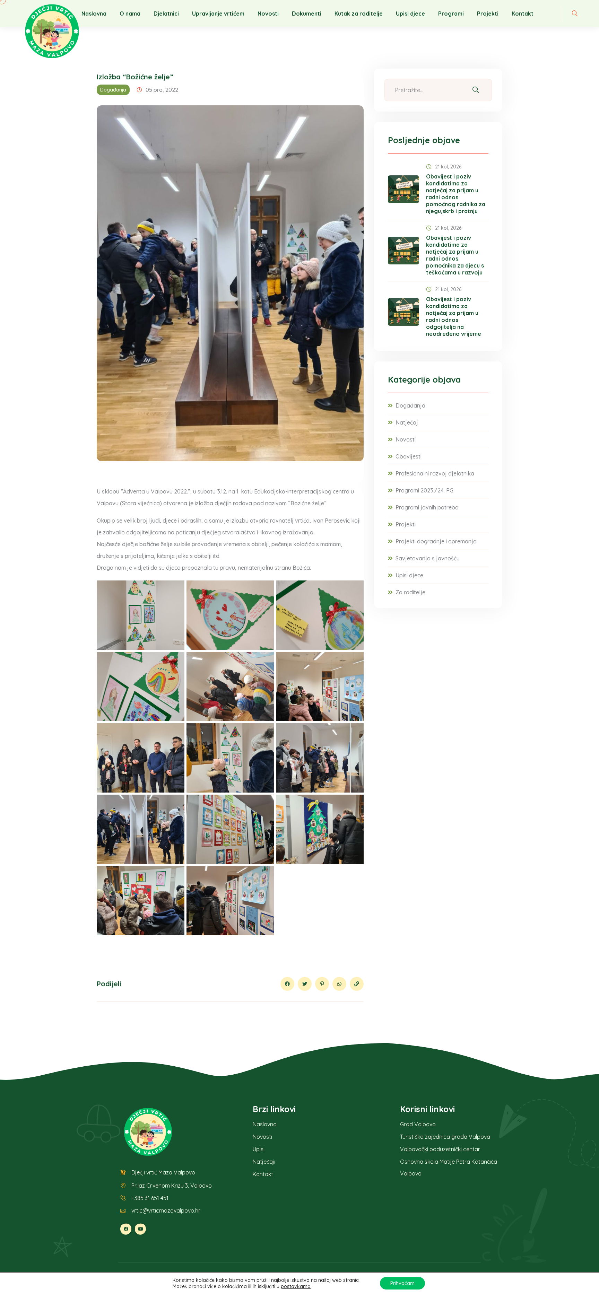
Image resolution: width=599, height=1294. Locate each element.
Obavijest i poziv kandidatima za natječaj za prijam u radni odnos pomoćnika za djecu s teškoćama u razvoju (455, 255)
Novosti (268, 13)
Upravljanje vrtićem (218, 13)
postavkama (296, 1286)
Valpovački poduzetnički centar (440, 1149)
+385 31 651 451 (149, 1198)
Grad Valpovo (418, 1124)
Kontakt (522, 13)
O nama (130, 13)
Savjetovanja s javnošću (428, 558)
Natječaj (407, 422)
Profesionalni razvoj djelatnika (435, 473)
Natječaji (264, 1161)
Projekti (487, 13)
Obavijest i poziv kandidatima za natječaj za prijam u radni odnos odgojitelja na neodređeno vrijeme (453, 316)
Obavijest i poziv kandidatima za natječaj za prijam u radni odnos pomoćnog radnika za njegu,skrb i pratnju (455, 194)
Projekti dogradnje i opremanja (436, 541)
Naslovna (93, 13)
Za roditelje (410, 592)
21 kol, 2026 (448, 166)
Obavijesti (409, 456)
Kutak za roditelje (359, 13)
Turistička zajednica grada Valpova (445, 1136)
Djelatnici (166, 13)
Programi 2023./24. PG (424, 490)
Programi (451, 13)
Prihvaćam (402, 1283)
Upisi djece (410, 13)
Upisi (258, 1149)
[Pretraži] (475, 90)
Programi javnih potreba (427, 507)
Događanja (113, 90)
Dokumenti (306, 13)
